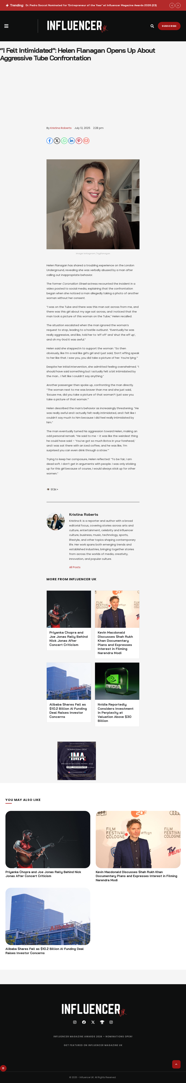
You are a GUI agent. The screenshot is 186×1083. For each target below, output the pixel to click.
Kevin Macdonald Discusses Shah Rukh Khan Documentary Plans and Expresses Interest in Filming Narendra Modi (115, 642)
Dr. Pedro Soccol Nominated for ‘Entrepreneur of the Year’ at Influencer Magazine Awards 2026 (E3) (91, 5)
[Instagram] (75, 1022)
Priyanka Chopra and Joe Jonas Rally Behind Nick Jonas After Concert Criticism (68, 638)
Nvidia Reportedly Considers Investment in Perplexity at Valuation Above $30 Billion (116, 712)
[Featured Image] (47, 839)
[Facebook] (49, 141)
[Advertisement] (93, 98)
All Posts (74, 567)
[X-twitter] (93, 1022)
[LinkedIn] (71, 141)
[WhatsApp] (64, 141)
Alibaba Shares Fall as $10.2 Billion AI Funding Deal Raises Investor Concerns (68, 710)
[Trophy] (102, 1022)
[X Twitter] (57, 141)
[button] (6, 26)
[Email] (86, 141)
